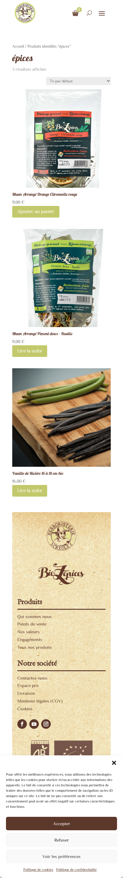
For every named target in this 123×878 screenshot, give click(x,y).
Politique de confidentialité (76, 870)
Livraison (26, 693)
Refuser (61, 839)
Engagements (29, 639)
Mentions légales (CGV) (40, 700)
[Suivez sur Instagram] (46, 724)
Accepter (61, 823)
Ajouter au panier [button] (35, 211)
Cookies (25, 708)
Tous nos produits (34, 647)
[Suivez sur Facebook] (22, 724)
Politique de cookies (38, 870)
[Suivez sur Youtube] (34, 724)
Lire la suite (29, 351)
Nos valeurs (28, 631)
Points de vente (31, 623)
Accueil (18, 46)
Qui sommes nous (34, 616)
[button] (114, 763)
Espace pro (28, 685)
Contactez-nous (32, 677)
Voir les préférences (61, 856)
